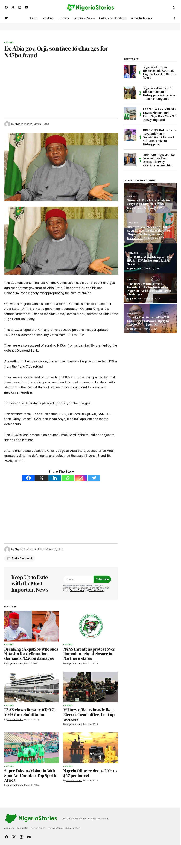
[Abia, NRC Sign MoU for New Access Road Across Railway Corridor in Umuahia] (130, 159)
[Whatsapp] (68, 478)
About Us (9, 828)
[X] (41, 478)
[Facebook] (28, 478)
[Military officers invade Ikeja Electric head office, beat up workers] (90, 687)
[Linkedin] (54, 478)
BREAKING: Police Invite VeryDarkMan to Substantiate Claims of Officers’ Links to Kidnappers (159, 137)
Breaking (133, 223)
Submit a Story (72, 828)
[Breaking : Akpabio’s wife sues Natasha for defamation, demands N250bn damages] (31, 626)
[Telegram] (94, 478)
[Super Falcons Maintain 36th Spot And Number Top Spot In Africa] (31, 747)
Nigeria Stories (135, 208)
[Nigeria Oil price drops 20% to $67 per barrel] (90, 747)
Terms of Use (96, 590)
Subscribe (102, 579)
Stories (9, 42)
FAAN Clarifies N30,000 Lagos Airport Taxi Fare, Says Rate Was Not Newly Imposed (160, 114)
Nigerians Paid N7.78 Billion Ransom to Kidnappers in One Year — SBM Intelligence (159, 93)
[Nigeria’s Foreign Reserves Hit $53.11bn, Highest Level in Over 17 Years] (130, 71)
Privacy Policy (77, 590)
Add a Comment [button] (22, 558)
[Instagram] (81, 478)
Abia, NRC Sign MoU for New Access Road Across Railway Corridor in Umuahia (159, 160)
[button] (174, 7)
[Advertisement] (61, 85)
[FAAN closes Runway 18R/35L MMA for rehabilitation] (31, 687)
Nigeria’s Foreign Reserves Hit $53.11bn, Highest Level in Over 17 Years (159, 72)
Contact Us (22, 828)
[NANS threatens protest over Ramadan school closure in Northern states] (90, 626)
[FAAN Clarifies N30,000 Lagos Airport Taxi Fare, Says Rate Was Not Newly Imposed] (130, 113)
